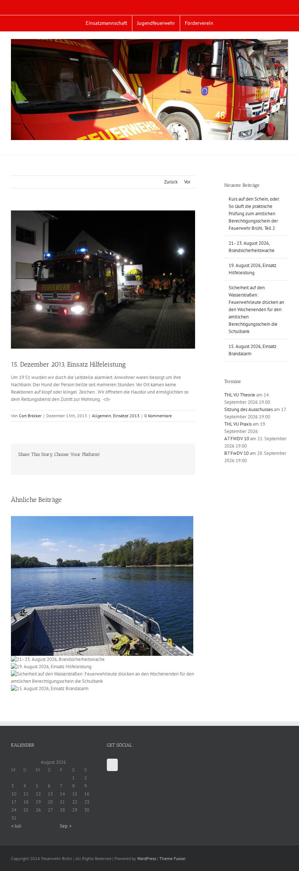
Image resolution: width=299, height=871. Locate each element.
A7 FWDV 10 (236, 439)
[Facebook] (112, 765)
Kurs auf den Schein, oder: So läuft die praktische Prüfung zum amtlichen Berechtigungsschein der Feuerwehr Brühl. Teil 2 (254, 213)
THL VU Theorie (239, 395)
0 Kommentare (158, 415)
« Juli (16, 826)
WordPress (146, 858)
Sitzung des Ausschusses (248, 409)
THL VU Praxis (238, 424)
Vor (187, 182)
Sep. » (65, 826)
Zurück (171, 182)
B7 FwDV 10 (236, 453)
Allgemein (101, 415)
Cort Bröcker (30, 415)
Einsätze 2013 (126, 415)
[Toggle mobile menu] (285, 144)
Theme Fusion (172, 858)
